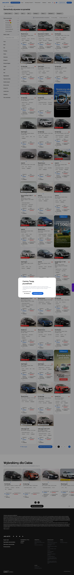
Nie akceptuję (27, 293)
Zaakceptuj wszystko (37, 293)
